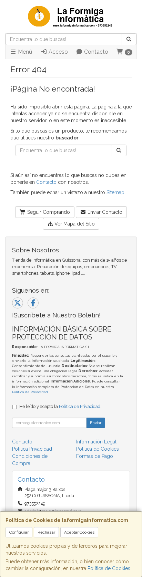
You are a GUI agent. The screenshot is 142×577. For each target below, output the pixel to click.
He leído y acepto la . (60, 406)
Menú (24, 52)
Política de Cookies (109, 568)
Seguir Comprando (48, 212)
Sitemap (115, 192)
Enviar (95, 422)
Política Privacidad (32, 449)
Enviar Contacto (104, 212)
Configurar (19, 532)
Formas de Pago (94, 456)
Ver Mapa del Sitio (74, 224)
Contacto (95, 52)
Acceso (57, 52)
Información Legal (96, 441)
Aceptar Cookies (79, 532)
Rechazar (46, 532)
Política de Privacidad (30, 392)
